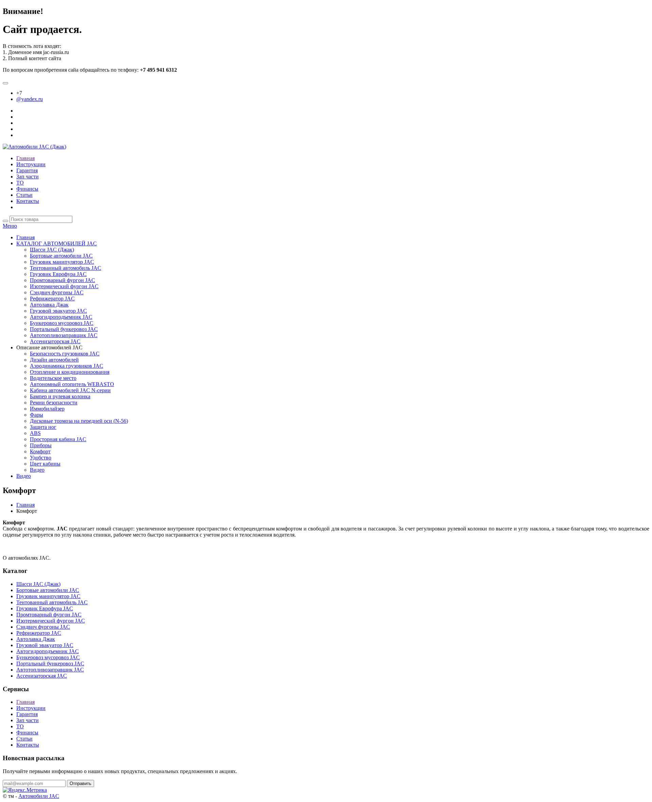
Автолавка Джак (49, 305)
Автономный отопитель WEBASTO (72, 384)
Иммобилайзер (47, 409)
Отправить (80, 783)
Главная (25, 158)
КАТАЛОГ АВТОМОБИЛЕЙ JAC (56, 243)
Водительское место (53, 378)
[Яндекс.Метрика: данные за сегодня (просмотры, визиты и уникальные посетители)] (25, 790)
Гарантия (27, 170)
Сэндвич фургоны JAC (57, 292)
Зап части (27, 176)
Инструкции (31, 164)
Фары (36, 415)
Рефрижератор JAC (52, 298)
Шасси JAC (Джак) (52, 249)
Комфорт (40, 451)
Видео (37, 470)
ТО (20, 183)
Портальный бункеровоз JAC (64, 329)
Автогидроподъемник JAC (61, 317)
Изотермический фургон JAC (64, 286)
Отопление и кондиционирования (69, 372)
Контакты (27, 201)
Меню (10, 226)
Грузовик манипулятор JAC (62, 262)
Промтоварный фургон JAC (62, 280)
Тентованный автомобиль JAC (65, 268)
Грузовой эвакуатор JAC (58, 311)
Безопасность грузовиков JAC (64, 353)
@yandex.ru (29, 99)
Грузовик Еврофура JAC (58, 274)
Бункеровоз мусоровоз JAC (61, 323)
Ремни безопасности (53, 402)
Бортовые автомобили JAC (61, 256)
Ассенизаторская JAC (55, 341)
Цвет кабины (45, 464)
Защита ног (43, 427)
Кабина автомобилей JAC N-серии (70, 390)
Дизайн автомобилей (54, 360)
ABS (35, 433)
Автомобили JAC (38, 796)
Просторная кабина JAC (58, 439)
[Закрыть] (5, 83)
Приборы (41, 445)
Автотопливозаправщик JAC (63, 335)
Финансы (27, 189)
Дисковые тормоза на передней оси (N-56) (79, 421)
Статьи (24, 195)
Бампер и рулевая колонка (60, 396)
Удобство (40, 457)
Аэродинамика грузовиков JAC (66, 366)
